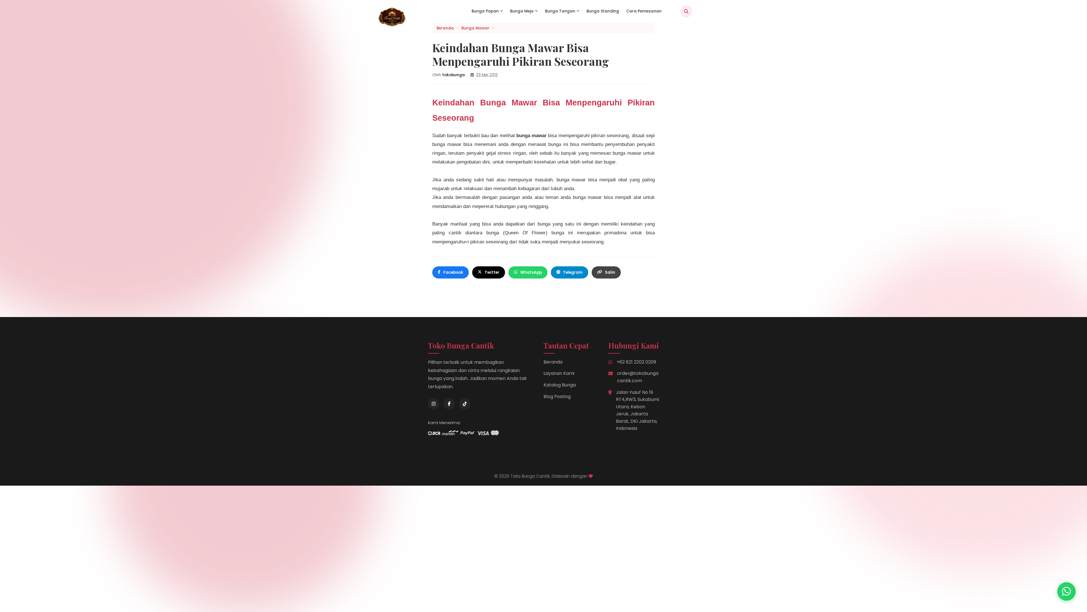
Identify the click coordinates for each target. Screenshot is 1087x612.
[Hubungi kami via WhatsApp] (1066, 591)
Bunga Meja (522, 11)
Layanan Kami (559, 373)
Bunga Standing (603, 11)
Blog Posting (557, 396)
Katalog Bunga (560, 385)
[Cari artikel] (686, 11)
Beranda (553, 362)
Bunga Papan (485, 11)
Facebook (453, 272)
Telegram (573, 272)
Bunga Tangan (560, 11)
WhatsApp (531, 272)
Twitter (492, 272)
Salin (610, 272)
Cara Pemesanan (644, 11)
